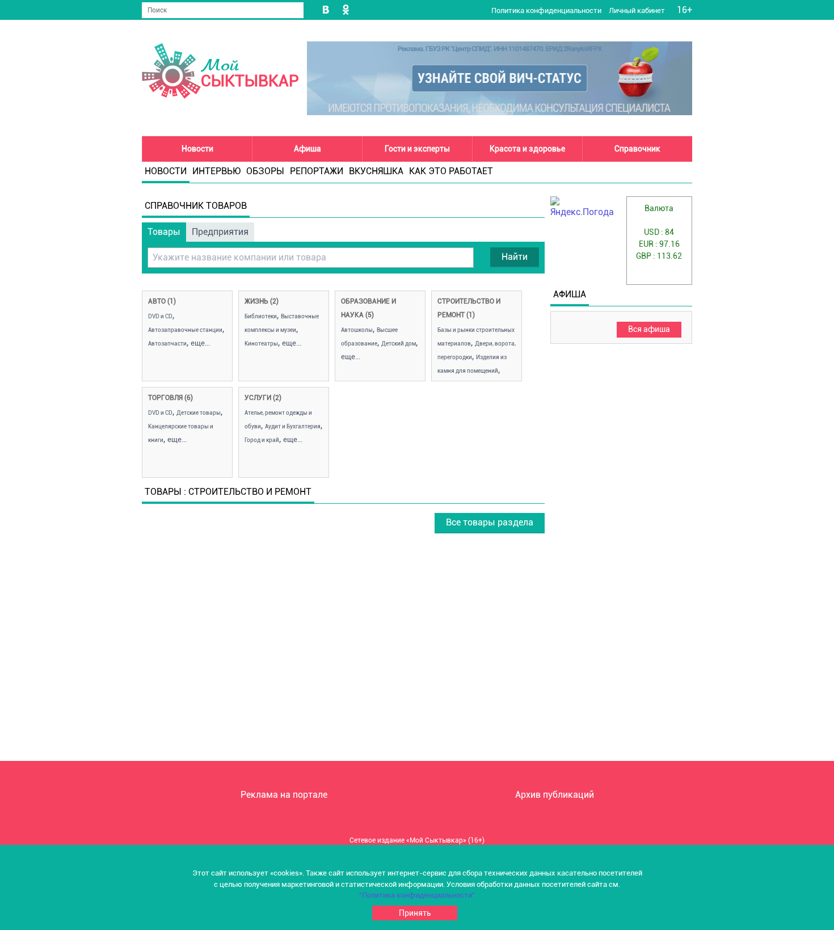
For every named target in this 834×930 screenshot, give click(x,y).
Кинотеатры (261, 343)
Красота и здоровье (527, 148)
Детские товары (198, 413)
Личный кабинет (638, 10)
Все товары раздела (489, 522)
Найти (515, 256)
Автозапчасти (167, 343)
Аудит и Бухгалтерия (293, 426)
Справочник (637, 148)
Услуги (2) (263, 398)
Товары (164, 231)
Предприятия (220, 231)
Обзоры (265, 171)
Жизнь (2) (262, 301)
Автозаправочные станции (185, 330)
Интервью (216, 171)
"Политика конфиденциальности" (417, 895)
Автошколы (357, 330)
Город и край (262, 440)
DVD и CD (160, 316)
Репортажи (316, 171)
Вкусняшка (376, 171)
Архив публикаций (554, 794)
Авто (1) (162, 301)
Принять (415, 913)
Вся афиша (649, 329)
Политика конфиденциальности (547, 10)
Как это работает (451, 171)
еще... (200, 343)
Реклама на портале (284, 794)
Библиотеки (261, 316)
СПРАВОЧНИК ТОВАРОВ (196, 205)
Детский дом (398, 343)
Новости (197, 148)
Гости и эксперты (417, 148)
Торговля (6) (170, 398)
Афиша (307, 148)
